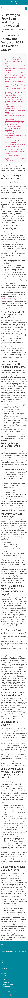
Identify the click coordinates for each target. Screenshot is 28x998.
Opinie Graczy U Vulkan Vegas (13, 58)
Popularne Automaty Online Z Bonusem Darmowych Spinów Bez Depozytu (14, 151)
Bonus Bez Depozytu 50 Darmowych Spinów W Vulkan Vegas (13, 61)
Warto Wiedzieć (9, 119)
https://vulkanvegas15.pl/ (8, 298)
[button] (26, 8)
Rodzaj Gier (8, 148)
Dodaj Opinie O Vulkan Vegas (13, 139)
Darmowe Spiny (9, 113)
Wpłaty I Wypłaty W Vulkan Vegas (14, 72)
